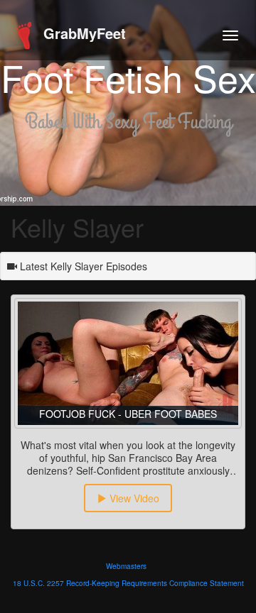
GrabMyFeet (82, 33)
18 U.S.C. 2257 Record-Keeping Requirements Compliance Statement (128, 583)
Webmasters (126, 566)
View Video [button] (133, 498)
